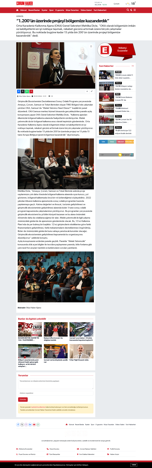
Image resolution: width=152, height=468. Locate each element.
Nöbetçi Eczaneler (25, 449)
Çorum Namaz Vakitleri (88, 449)
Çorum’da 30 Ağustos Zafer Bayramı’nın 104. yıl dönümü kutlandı (123, 121)
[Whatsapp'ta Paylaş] (27, 91)
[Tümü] (133, 66)
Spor (51, 10)
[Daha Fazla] (31, 91)
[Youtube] (34, 425)
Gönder (23, 399)
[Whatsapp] (38, 425)
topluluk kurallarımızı (38, 407)
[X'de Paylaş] (23, 91)
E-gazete (60, 10)
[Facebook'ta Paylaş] (18, 91)
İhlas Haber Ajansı (24, 96)
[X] (22, 425)
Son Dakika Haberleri (86, 454)
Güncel (23, 10)
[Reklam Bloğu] (116, 52)
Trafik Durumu (115, 449)
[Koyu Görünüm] (131, 10)
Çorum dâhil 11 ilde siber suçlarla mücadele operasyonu (124, 76)
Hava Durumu (54, 449)
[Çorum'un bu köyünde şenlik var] (56, 351)
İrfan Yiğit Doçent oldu (79, 360)
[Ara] (128, 10)
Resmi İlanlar (34, 10)
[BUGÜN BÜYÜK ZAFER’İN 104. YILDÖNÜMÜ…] (30, 329)
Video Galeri (86, 10)
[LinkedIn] (30, 425)
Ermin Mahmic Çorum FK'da (123, 98)
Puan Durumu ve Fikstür (27, 454)
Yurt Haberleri (100, 10)
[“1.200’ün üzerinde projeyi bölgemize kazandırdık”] (55, 65)
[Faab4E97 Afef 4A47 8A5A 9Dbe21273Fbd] (56, 277)
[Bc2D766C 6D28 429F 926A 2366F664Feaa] (56, 164)
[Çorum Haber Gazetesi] (24, 3)
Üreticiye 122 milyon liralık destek (123, 132)
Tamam (134, 464)
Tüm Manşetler (54, 454)
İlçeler (44, 10)
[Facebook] (18, 425)
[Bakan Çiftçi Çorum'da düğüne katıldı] (56, 329)
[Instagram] (26, 425)
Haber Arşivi (114, 454)
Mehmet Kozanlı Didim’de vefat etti (122, 110)
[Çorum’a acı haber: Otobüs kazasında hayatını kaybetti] (81, 329)
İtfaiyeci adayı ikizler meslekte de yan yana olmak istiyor (124, 88)
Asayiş (118, 72)
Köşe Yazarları (72, 10)
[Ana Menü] (134, 10)
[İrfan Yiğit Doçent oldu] (81, 351)
